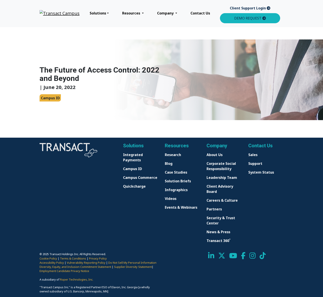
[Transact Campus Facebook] (243, 256)
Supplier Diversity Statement (133, 267)
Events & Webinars (181, 207)
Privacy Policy (98, 258)
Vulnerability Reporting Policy (86, 263)
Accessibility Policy (52, 263)
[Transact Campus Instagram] (252, 256)
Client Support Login (248, 8)
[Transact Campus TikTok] (262, 256)
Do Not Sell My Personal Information (132, 263)
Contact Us (200, 13)
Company (165, 13)
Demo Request (248, 18)
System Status (261, 172)
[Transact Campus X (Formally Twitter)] (221, 256)
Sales (253, 154)
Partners (214, 209)
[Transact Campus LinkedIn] (211, 256)
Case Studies (176, 172)
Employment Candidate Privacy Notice (64, 271)
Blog (168, 163)
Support (255, 163)
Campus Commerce (140, 177)
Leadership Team (222, 177)
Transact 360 (218, 240)
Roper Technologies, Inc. (76, 279)
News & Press (218, 231)
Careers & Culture (222, 200)
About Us (215, 154)
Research (173, 154)
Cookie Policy (48, 258)
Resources (131, 13)
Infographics (176, 189)
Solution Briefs (178, 181)
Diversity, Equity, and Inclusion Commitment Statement (75, 267)
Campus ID (132, 168)
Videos (170, 198)
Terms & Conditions (73, 258)
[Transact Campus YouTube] (233, 256)
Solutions (98, 13)
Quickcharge (134, 186)
